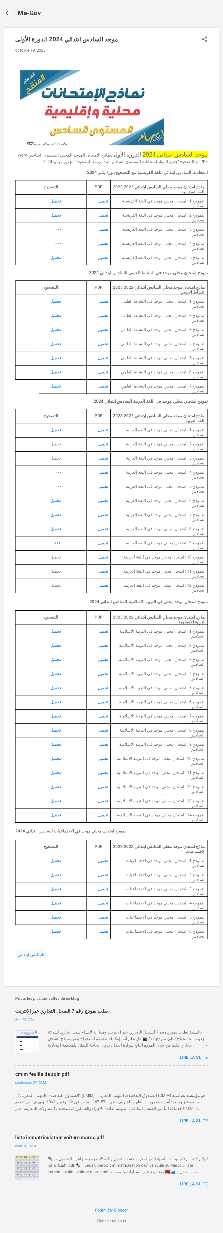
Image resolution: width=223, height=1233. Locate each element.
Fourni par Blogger (111, 1210)
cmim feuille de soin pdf (42, 1074)
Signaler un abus (111, 1221)
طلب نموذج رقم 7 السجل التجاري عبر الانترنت (61, 1011)
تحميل (103, 201)
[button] (204, 39)
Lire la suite (194, 1057)
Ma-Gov (29, 13)
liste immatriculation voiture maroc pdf (59, 1137)
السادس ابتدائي (31, 954)
